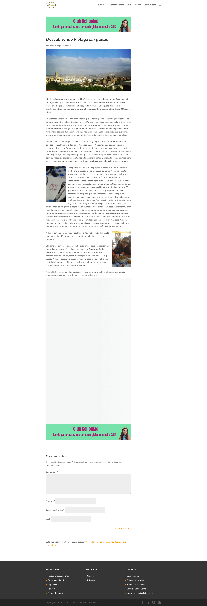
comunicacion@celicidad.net (140, 593)
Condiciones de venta (136, 588)
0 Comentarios (65, 46)
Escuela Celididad (56, 580)
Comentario (52, 472)
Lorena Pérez (54, 46)
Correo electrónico (55, 510)
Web (48, 519)
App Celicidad (54, 584)
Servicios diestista (117, 5)
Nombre (50, 501)
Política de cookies (135, 580)
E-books (91, 580)
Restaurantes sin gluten (58, 576)
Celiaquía (100, 5)
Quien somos (133, 576)
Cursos (90, 576)
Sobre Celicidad (150, 5)
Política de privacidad (136, 584)
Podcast (137, 5)
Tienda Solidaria (55, 593)
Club (129, 5)
